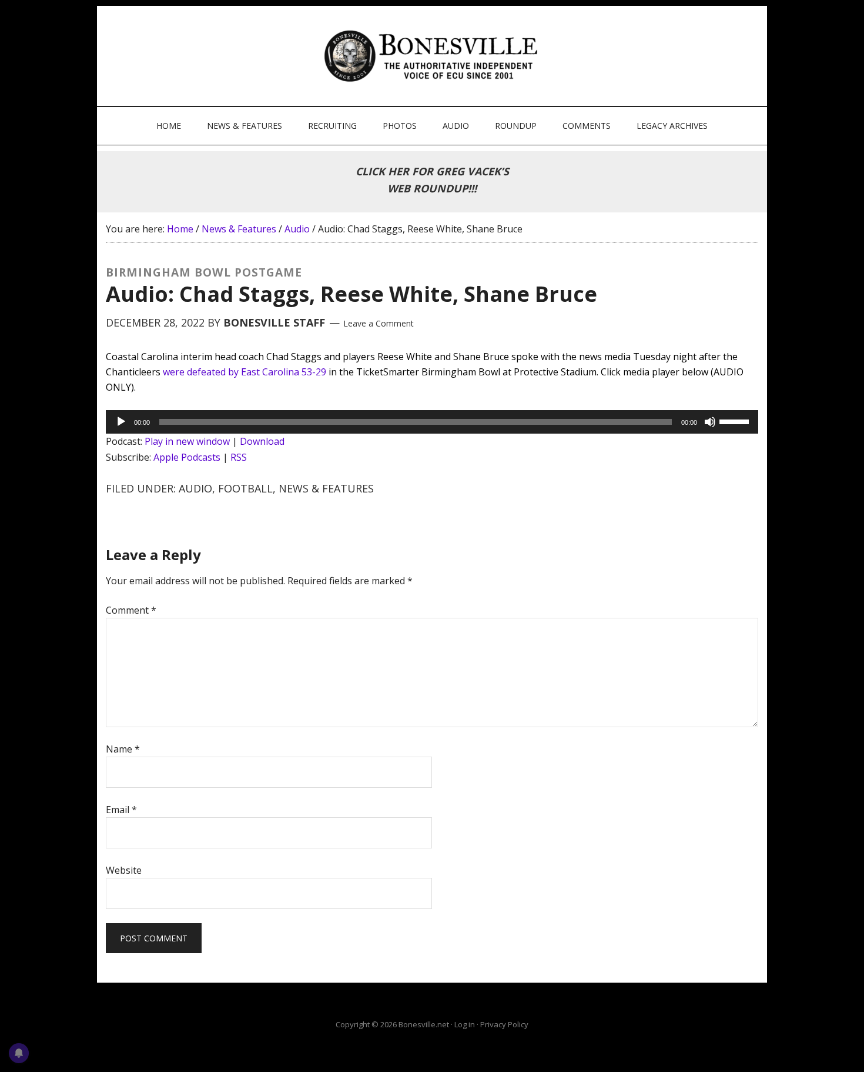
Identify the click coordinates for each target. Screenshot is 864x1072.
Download (262, 441)
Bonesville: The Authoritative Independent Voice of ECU (433, 55)
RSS (238, 457)
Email (121, 809)
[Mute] (710, 422)
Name (123, 749)
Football (245, 488)
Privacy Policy (504, 1024)
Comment (131, 610)
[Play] (121, 422)
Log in (464, 1024)
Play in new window (187, 441)
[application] (432, 422)
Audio (195, 488)
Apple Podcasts (186, 457)
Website (124, 870)
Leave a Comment (378, 323)
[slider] (735, 420)
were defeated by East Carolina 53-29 (244, 371)
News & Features (326, 488)
